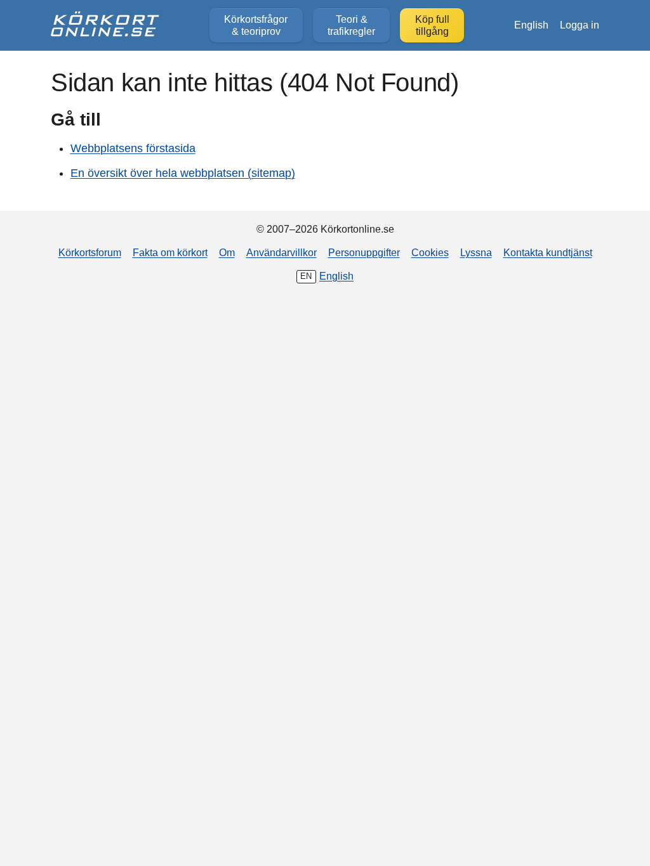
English (531, 24)
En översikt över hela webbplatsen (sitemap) (182, 173)
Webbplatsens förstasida (133, 148)
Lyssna (476, 252)
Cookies (430, 252)
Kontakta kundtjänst (547, 252)
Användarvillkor (281, 252)
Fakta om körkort (170, 252)
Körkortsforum (89, 252)
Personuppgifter (364, 252)
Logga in (579, 24)
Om (227, 252)
